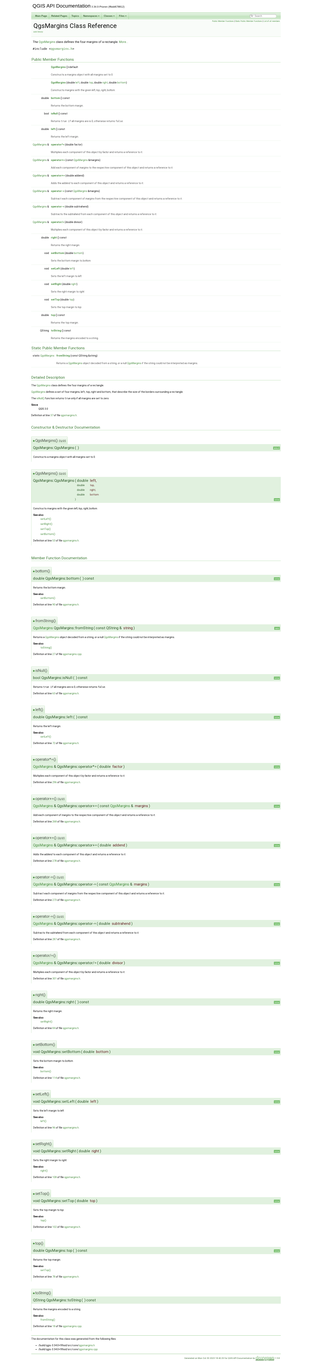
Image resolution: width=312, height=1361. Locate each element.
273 (54, 900)
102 (54, 1226)
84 (53, 1028)
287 (54, 939)
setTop (55, 299)
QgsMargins (47, 42)
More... (123, 42)
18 (53, 1326)
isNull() (40, 398)
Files (121, 16)
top (91, 82)
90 (53, 604)
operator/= (57, 222)
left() (43, 1121)
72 (53, 743)
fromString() (47, 1319)
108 (54, 1177)
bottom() (45, 1071)
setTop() (45, 529)
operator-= (57, 191)
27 (53, 654)
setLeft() (45, 518)
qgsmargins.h (61, 48)
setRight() (46, 524)
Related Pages (59, 16)
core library (38, 32)
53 (53, 540)
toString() (46, 647)
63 (53, 693)
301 (54, 978)
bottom (121, 82)
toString (56, 330)
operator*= (57, 144)
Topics (75, 16)
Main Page (41, 16)
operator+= (58, 160)
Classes (108, 16)
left (77, 82)
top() (43, 1220)
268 (54, 821)
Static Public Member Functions (248, 21)
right (105, 82)
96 (53, 1127)
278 (54, 860)
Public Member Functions (223, 21)
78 (53, 1276)
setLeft (55, 268)
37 (51, 415)
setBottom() (47, 534)
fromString (63, 355)
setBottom (57, 253)
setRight (56, 284)
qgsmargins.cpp (72, 654)
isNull (54, 113)
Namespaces (90, 16)
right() (44, 1170)
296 (54, 782)
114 (54, 1077)
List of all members (272, 21)
